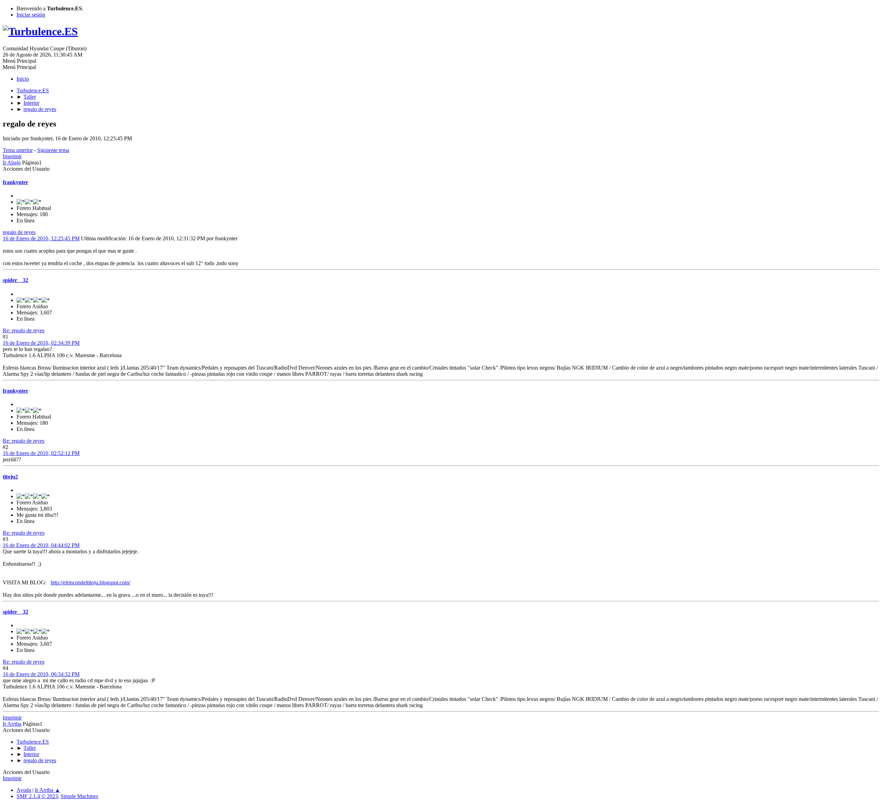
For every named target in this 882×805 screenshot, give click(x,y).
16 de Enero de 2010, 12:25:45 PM (41, 238)
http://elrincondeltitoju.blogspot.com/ (90, 582)
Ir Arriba (12, 724)
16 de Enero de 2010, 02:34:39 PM (41, 343)
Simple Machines (79, 796)
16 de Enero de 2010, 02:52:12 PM (41, 453)
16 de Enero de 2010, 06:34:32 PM (41, 674)
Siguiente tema (53, 150)
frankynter (15, 182)
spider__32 (15, 280)
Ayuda (24, 790)
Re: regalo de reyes (23, 330)
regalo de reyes (19, 232)
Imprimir (12, 156)
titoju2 (10, 477)
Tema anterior (18, 150)
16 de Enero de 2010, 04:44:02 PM (41, 545)
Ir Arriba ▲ (47, 790)
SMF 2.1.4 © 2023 (37, 796)
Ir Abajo (12, 162)
